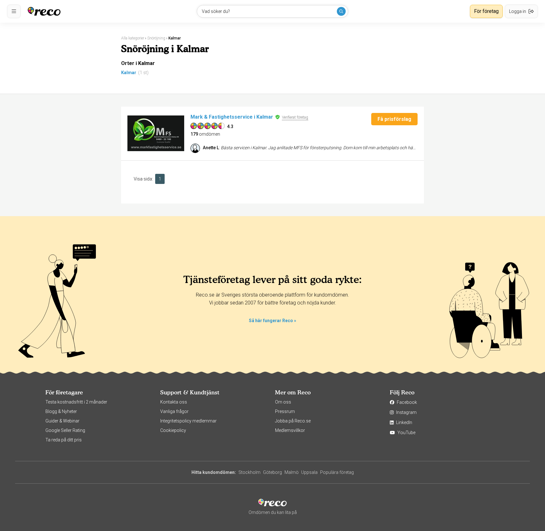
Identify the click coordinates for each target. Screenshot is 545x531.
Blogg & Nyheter (61, 411)
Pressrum (285, 411)
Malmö (291, 472)
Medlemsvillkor (290, 430)
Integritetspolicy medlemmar (188, 420)
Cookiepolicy (173, 430)
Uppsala (309, 472)
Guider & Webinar (62, 420)
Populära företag (337, 472)
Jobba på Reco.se (293, 420)
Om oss (283, 401)
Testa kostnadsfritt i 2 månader (76, 401)
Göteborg (272, 472)
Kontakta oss (173, 401)
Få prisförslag (394, 119)
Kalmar (128, 72)
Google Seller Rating (65, 430)
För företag (486, 11)
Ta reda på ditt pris (63, 439)
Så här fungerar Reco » (272, 320)
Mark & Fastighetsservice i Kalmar (231, 117)
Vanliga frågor (174, 411)
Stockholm (249, 472)
